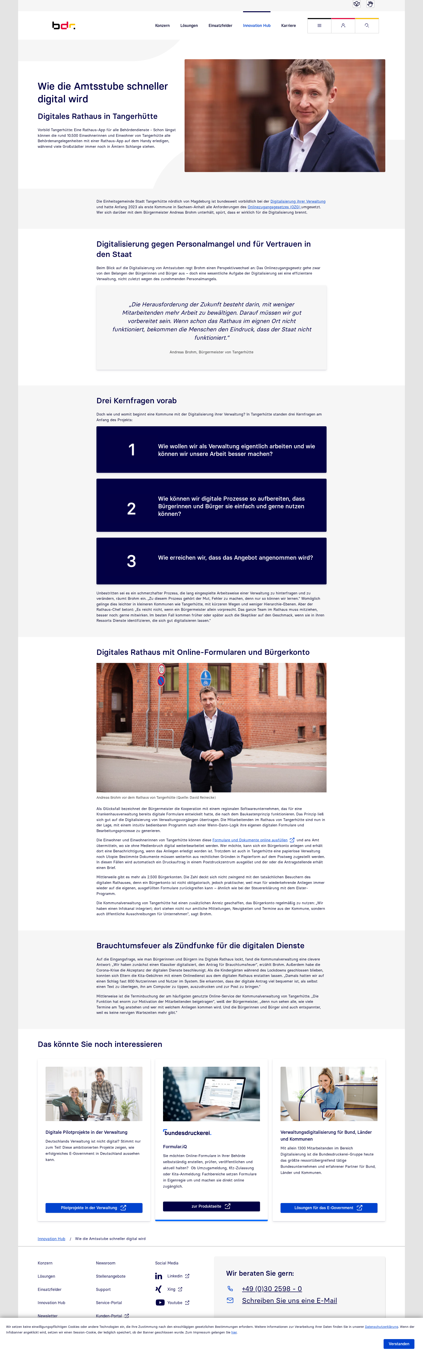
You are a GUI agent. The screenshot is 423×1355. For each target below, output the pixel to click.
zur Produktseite (212, 1207)
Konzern (162, 25)
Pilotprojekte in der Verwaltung (89, 1207)
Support (103, 1289)
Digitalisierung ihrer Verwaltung (298, 201)
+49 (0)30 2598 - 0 (272, 1288)
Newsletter (48, 1315)
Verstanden (399, 1343)
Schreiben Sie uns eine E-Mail (289, 1300)
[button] (319, 25)
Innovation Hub (256, 25)
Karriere (288, 25)
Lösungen (189, 25)
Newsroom (106, 1263)
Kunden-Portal (109, 1315)
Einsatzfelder (220, 25)
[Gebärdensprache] (370, 4)
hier (234, 1332)
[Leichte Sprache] (357, 4)
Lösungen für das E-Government (323, 1207)
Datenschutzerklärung (381, 1327)
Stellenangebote (111, 1276)
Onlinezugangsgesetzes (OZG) (274, 207)
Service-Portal (109, 1302)
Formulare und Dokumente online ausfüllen (250, 840)
